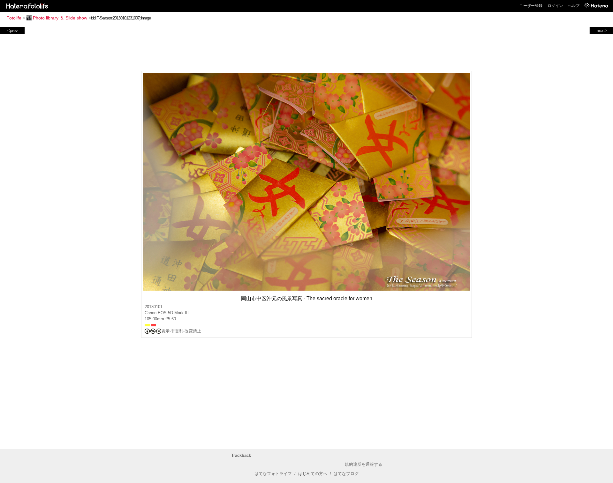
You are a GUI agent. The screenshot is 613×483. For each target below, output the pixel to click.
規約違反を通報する (363, 464)
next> (602, 30)
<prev (12, 30)
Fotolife (13, 17)
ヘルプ (573, 6)
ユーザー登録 (530, 6)
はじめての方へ (312, 473)
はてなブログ (346, 473)
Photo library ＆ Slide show (60, 17)
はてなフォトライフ (273, 473)
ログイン (555, 6)
